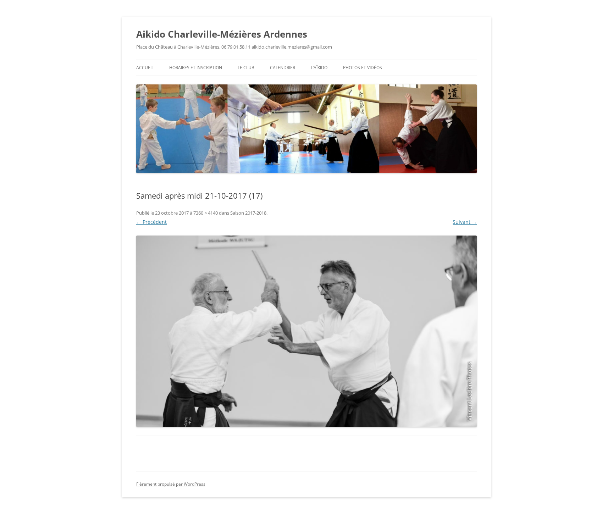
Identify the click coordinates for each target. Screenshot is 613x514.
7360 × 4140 (205, 213)
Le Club (246, 68)
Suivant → (465, 222)
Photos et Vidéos (362, 68)
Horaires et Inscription (195, 68)
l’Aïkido (319, 68)
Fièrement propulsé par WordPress (170, 484)
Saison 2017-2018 (248, 213)
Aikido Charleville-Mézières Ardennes (221, 34)
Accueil (145, 68)
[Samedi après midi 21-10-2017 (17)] (306, 331)
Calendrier (282, 68)
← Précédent (151, 222)
